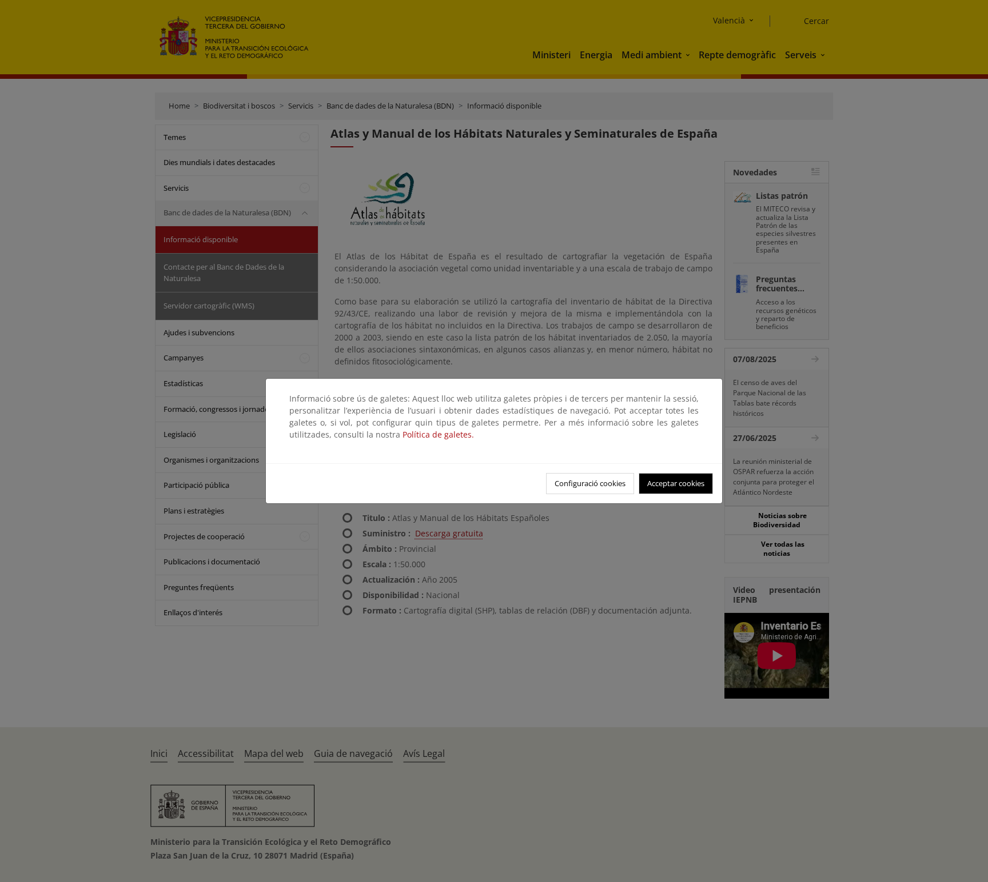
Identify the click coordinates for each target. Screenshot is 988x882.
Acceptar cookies (675, 483)
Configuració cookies (590, 483)
